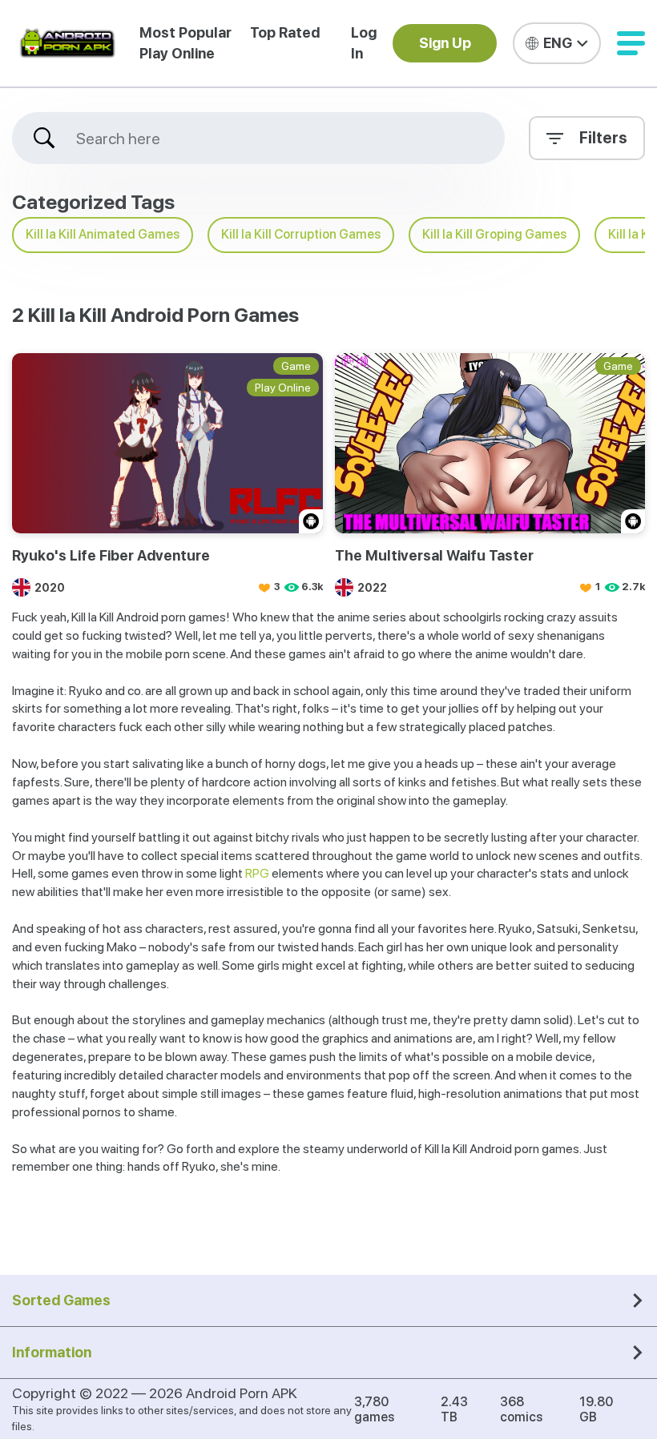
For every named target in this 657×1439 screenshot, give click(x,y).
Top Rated (285, 32)
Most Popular (185, 32)
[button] (631, 43)
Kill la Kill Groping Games (494, 234)
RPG (257, 873)
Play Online (177, 53)
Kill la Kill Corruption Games (301, 234)
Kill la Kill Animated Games (102, 234)
